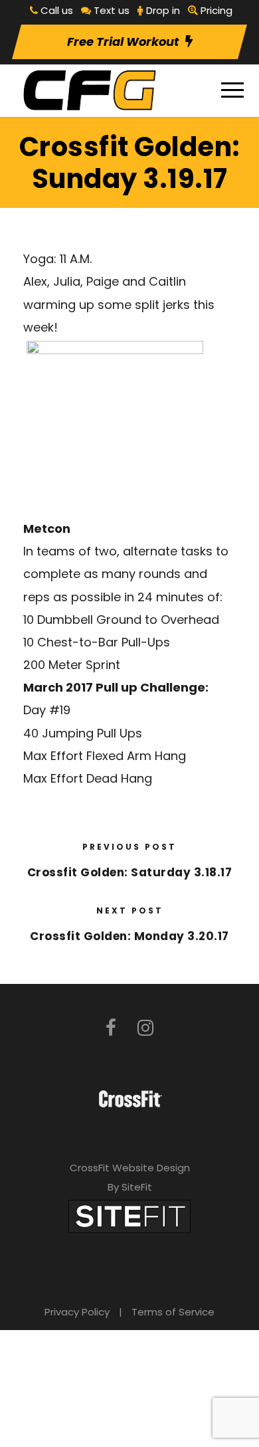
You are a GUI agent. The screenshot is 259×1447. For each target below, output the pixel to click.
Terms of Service (173, 1312)
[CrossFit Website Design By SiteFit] (129, 1216)
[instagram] (145, 1028)
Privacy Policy (77, 1312)
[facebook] (111, 1028)
